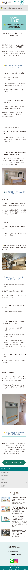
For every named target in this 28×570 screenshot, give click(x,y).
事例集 (10, 569)
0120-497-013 (14, 554)
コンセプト (17, 569)
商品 (3, 569)
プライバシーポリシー (14, 565)
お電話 (24, 569)
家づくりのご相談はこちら (14, 462)
